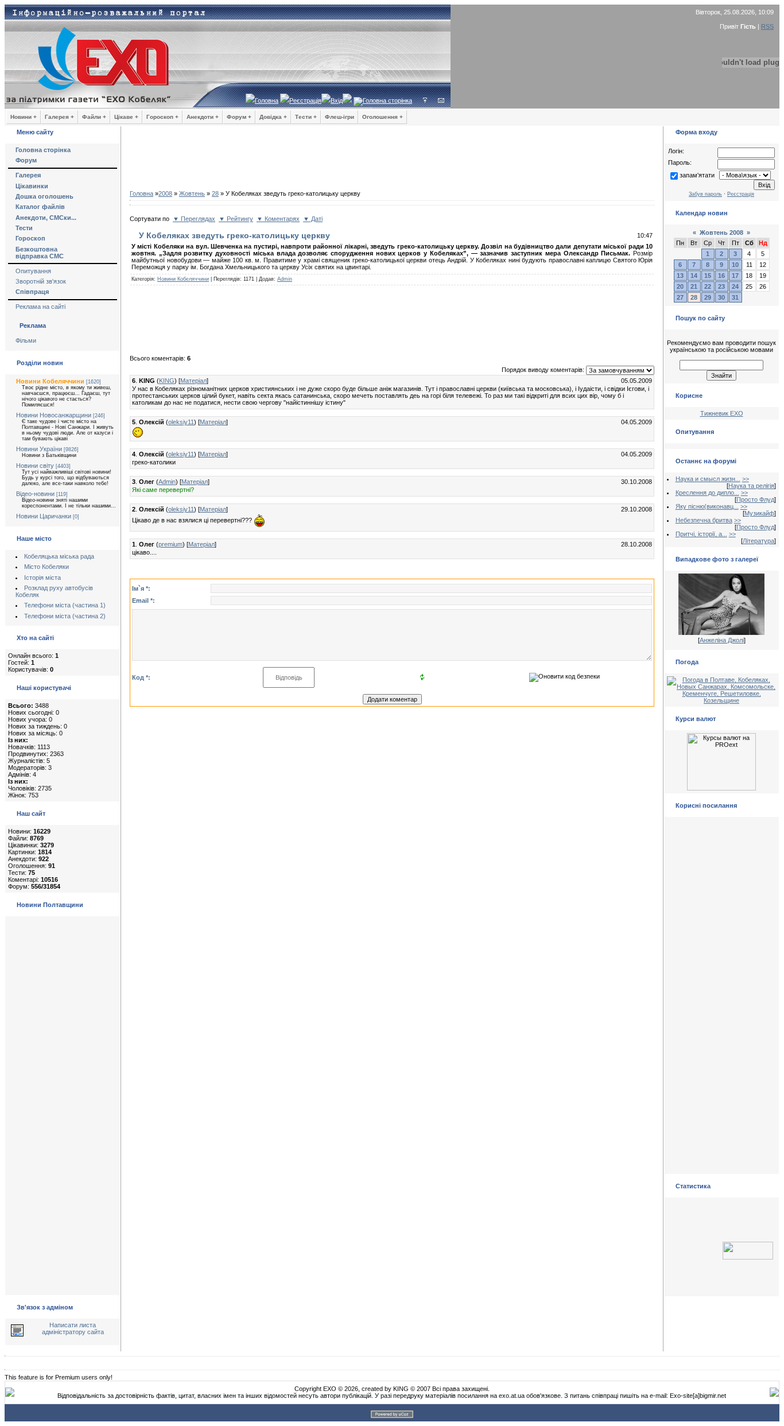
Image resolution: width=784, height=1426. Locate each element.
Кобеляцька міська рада (59, 556)
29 (707, 297)
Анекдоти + (203, 117)
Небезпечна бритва (704, 520)
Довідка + (273, 117)
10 (735, 264)
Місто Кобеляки (46, 566)
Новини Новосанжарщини (53, 415)
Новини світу (35, 465)
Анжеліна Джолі (722, 640)
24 (735, 286)
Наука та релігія (751, 485)
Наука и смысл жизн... (708, 478)
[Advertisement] (392, 161)
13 (680, 275)
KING (166, 380)
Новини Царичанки (43, 516)
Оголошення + (382, 117)
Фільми (25, 340)
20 (680, 286)
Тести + (306, 117)
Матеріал (193, 380)
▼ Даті (313, 218)
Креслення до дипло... (707, 492)
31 (735, 297)
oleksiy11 (181, 421)
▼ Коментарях (278, 218)
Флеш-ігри (339, 117)
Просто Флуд (755, 499)
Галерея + (59, 117)
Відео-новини (35, 493)
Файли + (94, 117)
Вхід (337, 100)
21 (693, 286)
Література (758, 540)
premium (170, 544)
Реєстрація (305, 100)
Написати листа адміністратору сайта (73, 1328)
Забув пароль (705, 194)
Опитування (33, 271)
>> (745, 478)
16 (721, 275)
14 (693, 275)
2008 (165, 193)
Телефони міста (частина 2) (65, 616)
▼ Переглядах (194, 218)
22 (707, 286)
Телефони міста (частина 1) (65, 605)
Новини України (39, 448)
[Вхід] (425, 100)
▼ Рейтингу (236, 218)
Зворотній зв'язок (40, 281)
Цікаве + (126, 117)
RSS (767, 26)
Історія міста (42, 577)
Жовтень (192, 193)
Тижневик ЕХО (721, 413)
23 (721, 286)
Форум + (239, 117)
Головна (266, 100)
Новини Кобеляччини (50, 381)
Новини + (23, 117)
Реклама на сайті (40, 306)
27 (680, 297)
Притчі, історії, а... (701, 533)
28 (215, 193)
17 (735, 275)
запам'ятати (697, 175)
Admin (284, 279)
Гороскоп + (162, 117)
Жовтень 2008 (721, 232)
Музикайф (759, 513)
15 (707, 275)
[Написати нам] (441, 100)
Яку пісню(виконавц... (707, 506)
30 (721, 297)
